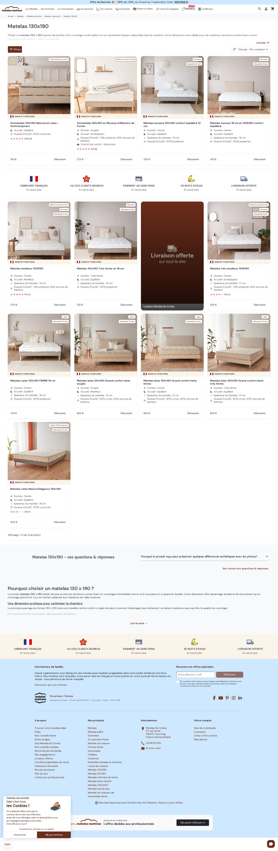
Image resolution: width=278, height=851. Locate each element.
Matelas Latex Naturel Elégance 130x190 (35, 489)
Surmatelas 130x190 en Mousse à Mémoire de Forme (105, 124)
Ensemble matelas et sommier (105, 762)
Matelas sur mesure (99, 743)
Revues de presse (45, 770)
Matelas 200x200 (98, 785)
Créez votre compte (205, 735)
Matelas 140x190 (97, 770)
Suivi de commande (205, 728)
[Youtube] (220, 698)
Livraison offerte (44, 758)
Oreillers (92, 754)
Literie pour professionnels (49, 777)
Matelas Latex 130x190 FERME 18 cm (32, 380)
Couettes (93, 758)
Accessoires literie (98, 739)
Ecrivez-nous (153, 748)
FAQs (38, 732)
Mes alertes (200, 739)
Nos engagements (45, 754)
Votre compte (203, 720)
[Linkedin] (240, 698)
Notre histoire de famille (48, 751)
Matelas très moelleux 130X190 (229, 268)
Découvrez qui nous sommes (51, 685)
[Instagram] (233, 698)
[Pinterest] (227, 698)
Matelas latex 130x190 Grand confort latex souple (103, 382)
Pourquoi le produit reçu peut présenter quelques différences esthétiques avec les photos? (199, 556)
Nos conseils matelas (47, 747)
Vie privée (56, 696)
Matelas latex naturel (99, 781)
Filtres (15, 49)
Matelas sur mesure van (101, 792)
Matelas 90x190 (97, 773)
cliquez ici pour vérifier (170, 802)
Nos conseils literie (45, 735)
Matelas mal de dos (99, 788)
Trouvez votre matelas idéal (50, 728)
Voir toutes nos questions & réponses (245, 568)
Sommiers (93, 735)
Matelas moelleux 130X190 (26, 268)
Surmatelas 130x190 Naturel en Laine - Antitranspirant (34, 124)
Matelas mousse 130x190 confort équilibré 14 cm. (172, 124)
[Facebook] (214, 698)
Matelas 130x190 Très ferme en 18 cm (100, 268)
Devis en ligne (42, 739)
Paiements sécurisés (46, 766)
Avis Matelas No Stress (47, 743)
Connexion (200, 732)
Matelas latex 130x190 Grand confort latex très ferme (237, 382)
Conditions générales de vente (52, 762)
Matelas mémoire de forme (103, 777)
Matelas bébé (95, 732)
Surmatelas (94, 751)
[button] (260, 9)
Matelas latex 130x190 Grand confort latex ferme (170, 382)
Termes (68, 696)
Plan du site (41, 773)
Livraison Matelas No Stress (159, 306)
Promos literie (95, 747)
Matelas (92, 728)
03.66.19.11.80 (153, 743)
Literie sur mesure (98, 766)
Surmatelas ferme (98, 796)
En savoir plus (34, 189)
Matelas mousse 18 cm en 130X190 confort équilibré (237, 124)
